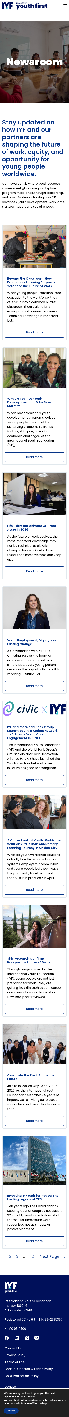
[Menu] (65, 5)
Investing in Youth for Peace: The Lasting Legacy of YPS (32, 1197)
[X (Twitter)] (27, 1338)
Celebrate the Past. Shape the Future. (30, 1077)
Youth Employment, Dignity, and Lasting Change (32, 642)
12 (32, 1256)
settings (42, 1403)
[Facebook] (7, 1338)
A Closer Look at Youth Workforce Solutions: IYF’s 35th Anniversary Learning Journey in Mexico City (34, 844)
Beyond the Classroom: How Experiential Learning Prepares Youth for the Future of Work (31, 282)
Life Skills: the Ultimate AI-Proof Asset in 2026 (31, 527)
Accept (11, 1410)
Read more (43, 334)
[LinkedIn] (17, 1338)
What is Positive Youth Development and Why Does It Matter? (31, 402)
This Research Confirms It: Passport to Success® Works (29, 960)
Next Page (53, 1256)
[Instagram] (36, 1338)
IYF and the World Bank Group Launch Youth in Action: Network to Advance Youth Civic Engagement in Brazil (32, 732)
